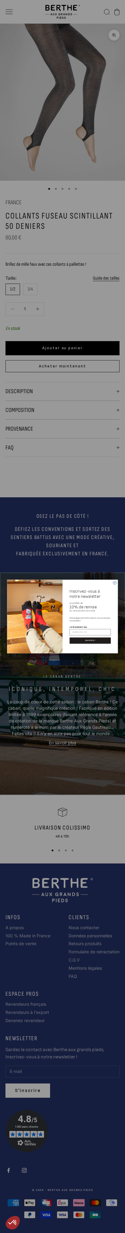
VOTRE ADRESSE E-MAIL (78, 627)
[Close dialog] (115, 582)
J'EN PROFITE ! (90, 641)
